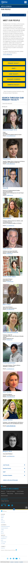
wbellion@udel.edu (10, 163)
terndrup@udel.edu (10, 396)
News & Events (10, 493)
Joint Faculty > (14, 74)
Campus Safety (3, 541)
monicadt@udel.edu (10, 135)
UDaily (2, 519)
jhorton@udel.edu (10, 225)
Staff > (14, 68)
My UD (2, 540)
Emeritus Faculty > (14, 84)
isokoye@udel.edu (10, 309)
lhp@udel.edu (9, 339)
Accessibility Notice (4, 536)
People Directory (3, 538)
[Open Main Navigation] (25, 2)
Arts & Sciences (6, 6)
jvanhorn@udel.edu (10, 425)
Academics (3, 493)
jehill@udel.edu (9, 195)
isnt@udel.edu (9, 253)
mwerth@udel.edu (10, 456)
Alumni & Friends (4, 495)
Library (2, 531)
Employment (3, 522)
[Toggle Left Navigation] (24, 15)
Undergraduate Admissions (5, 526)
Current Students (20, 491)
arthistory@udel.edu (7, 54)
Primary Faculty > (14, 63)
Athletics (2, 517)
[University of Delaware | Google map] (16, 550)
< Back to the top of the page (10, 480)
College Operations (5, 500)
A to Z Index (3, 543)
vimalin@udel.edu (10, 368)
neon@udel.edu (9, 281)
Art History (6, 15)
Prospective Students (10, 491)
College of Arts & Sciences (10, 488)
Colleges (2, 529)
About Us (3, 491)
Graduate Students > (14, 79)
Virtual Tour (3, 520)
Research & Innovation (19, 493)
